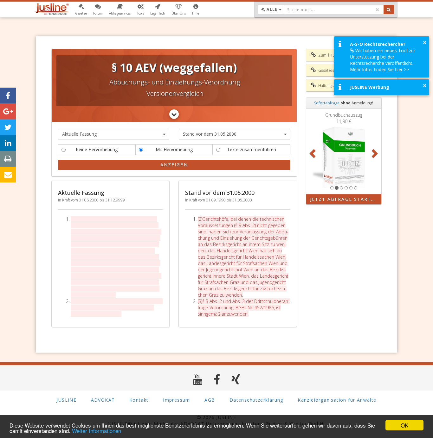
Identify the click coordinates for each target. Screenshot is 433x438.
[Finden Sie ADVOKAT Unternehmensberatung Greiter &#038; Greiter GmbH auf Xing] (236, 379)
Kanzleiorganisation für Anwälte (337, 400)
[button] (81, 9)
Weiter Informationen (96, 431)
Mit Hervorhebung (174, 149)
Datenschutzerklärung (256, 400)
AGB (209, 400)
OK (404, 425)
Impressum (176, 400)
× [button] (424, 42)
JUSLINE (66, 400)
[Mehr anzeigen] (174, 114)
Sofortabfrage (326, 103)
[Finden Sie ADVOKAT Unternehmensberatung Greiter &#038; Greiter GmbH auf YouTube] (198, 379)
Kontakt (139, 400)
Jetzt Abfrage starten (344, 199)
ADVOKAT (103, 400)
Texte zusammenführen (251, 149)
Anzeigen (174, 165)
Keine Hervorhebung (97, 149)
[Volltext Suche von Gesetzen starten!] (389, 9)
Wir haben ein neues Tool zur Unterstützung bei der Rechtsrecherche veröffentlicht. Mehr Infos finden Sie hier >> (382, 59)
